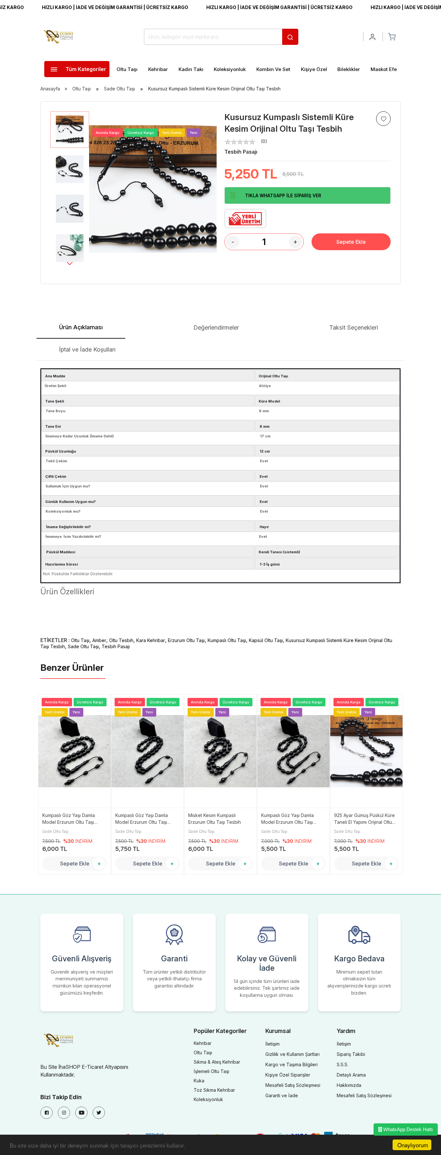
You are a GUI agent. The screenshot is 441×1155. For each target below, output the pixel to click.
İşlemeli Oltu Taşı (211, 1071)
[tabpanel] (220, 508)
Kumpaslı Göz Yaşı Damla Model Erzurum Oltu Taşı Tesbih (68, 819)
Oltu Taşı (127, 69)
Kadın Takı (191, 69)
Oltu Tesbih (121, 640)
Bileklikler (348, 69)
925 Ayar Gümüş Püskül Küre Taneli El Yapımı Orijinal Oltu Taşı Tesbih (364, 819)
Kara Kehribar (150, 640)
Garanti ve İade (281, 1095)
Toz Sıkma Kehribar (214, 1090)
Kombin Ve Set (273, 69)
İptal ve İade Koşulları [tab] (87, 349)
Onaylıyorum (412, 1145)
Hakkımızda (349, 1085)
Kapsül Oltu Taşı (266, 640)
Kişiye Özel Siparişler (287, 1075)
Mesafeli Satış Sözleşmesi (292, 1085)
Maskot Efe (384, 69)
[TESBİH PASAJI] (59, 36)
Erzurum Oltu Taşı (186, 640)
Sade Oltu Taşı (119, 88)
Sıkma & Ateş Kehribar (217, 1062)
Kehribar (158, 69)
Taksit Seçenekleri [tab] (353, 327)
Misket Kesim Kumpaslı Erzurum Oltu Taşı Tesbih (214, 819)
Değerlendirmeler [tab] (216, 327)
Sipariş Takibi (351, 1054)
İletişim (272, 1044)
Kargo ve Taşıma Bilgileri (291, 1064)
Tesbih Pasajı (240, 151)
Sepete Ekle (351, 242)
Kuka (199, 1080)
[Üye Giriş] (373, 36)
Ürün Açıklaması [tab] (81, 327)
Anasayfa (50, 88)
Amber (99, 640)
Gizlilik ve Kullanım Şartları (292, 1054)
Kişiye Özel (314, 69)
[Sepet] (392, 36)
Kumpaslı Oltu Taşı (227, 640)
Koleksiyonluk (230, 69)
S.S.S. (342, 1064)
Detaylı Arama (351, 1075)
